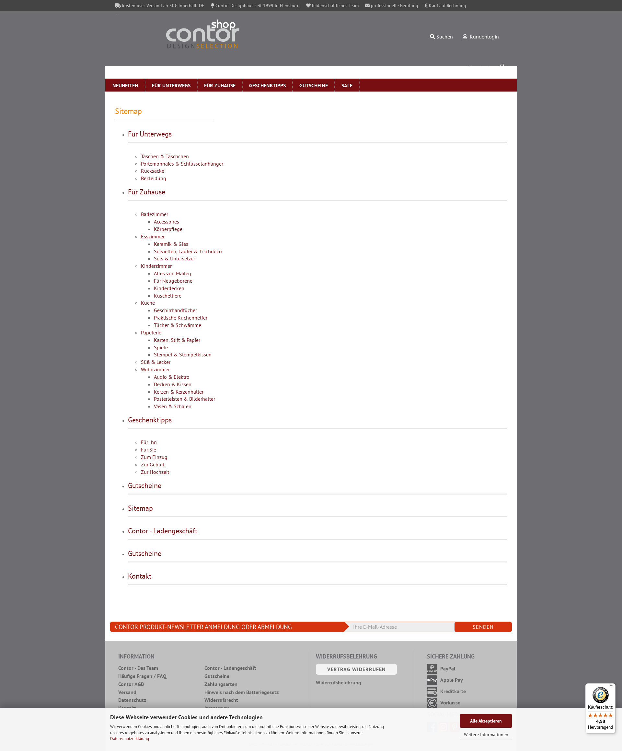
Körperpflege (168, 229)
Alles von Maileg (172, 273)
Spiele (161, 347)
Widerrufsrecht (221, 700)
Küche (148, 302)
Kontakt (139, 576)
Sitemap (140, 508)
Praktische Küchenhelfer (180, 317)
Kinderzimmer (156, 266)
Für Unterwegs (171, 85)
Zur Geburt (153, 464)
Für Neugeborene (173, 281)
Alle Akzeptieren (486, 721)
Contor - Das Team (138, 668)
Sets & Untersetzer (174, 258)
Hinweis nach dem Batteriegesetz (241, 692)
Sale (346, 85)
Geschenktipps (267, 85)
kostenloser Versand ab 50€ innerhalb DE (162, 5)
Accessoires (166, 221)
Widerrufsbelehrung (338, 682)
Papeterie (151, 332)
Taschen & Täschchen (165, 156)
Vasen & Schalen (172, 406)
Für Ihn (149, 442)
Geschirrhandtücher (175, 310)
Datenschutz (132, 700)
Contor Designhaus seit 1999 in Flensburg (257, 5)
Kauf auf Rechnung (447, 5)
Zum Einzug (154, 457)
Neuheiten (125, 85)
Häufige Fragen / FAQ (142, 676)
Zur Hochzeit (155, 472)
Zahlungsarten (220, 684)
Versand (127, 692)
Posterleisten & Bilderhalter (184, 399)
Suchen (444, 36)
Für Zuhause (220, 85)
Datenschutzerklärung (129, 738)
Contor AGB (131, 684)
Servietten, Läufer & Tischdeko (188, 251)
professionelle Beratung (394, 5)
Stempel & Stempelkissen (183, 354)
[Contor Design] (229, 34)
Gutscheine (313, 85)
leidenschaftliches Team (335, 5)
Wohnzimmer (155, 369)
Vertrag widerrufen (356, 669)
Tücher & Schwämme (177, 325)
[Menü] (612, 687)
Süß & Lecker (155, 362)
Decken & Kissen (172, 384)
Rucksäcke (152, 171)
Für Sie (148, 449)
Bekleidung (153, 178)
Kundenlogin (483, 36)
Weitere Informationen (486, 734)
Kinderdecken (169, 288)
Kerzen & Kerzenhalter (178, 391)
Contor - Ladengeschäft (162, 530)
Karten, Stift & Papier (177, 340)
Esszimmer (153, 236)
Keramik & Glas (171, 244)
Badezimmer (154, 214)
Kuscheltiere (167, 295)
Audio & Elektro (172, 377)
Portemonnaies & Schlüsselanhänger (182, 163)
